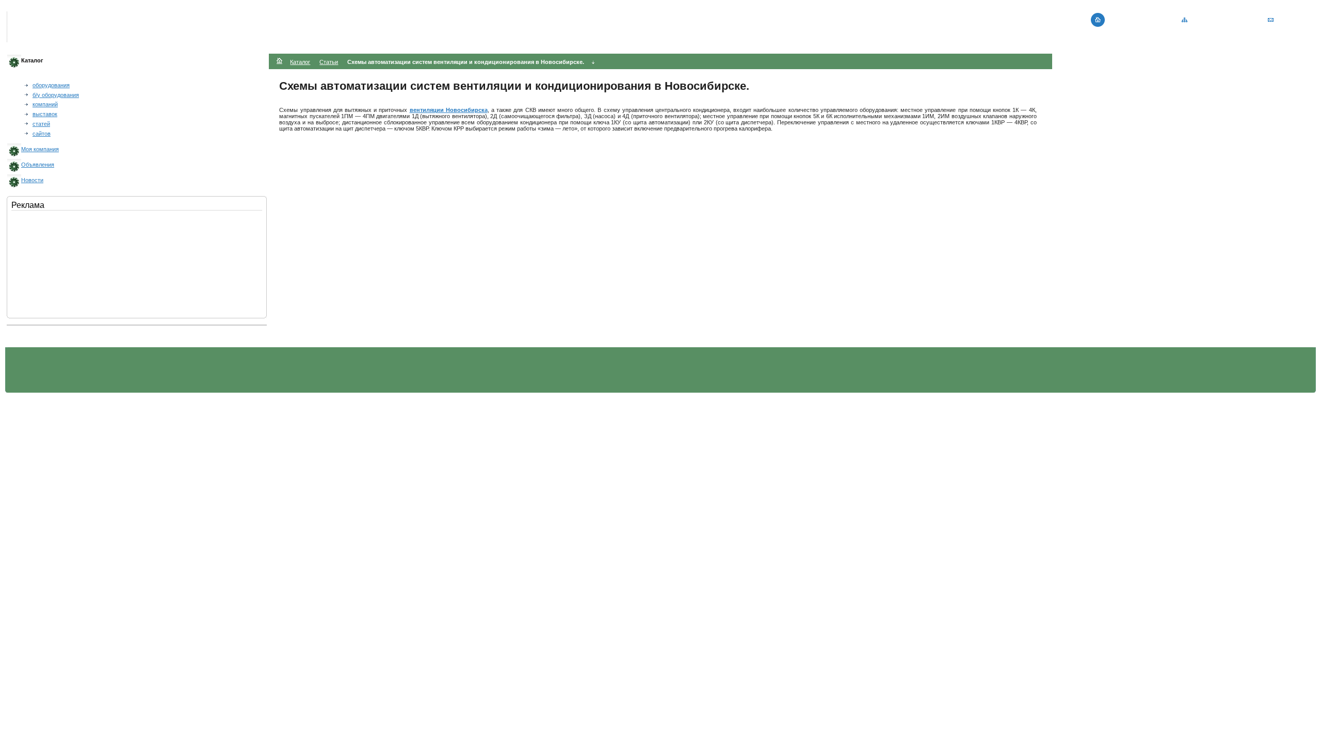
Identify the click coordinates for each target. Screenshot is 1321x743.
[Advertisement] (63, 262)
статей (41, 124)
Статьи (328, 62)
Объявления (37, 164)
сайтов (42, 134)
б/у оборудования (56, 95)
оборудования (51, 85)
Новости (32, 180)
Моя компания (40, 149)
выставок (45, 114)
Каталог (300, 62)
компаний (45, 104)
